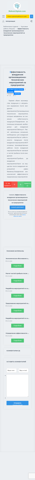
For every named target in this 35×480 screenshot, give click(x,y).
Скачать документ (17, 207)
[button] (8, 21)
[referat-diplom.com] (17, 12)
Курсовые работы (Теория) (15, 89)
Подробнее (18, 266)
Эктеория (10, 91)
